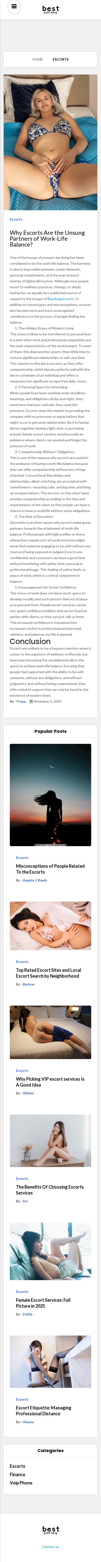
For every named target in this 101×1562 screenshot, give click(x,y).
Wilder (28, 1093)
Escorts (61, 59)
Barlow (28, 984)
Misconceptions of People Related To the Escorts (50, 869)
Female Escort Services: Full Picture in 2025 (43, 1303)
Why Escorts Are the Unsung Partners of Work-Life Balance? (47, 238)
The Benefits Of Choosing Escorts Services (50, 1189)
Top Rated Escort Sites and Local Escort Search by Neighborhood (48, 973)
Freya (21, 701)
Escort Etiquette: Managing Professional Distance (43, 1410)
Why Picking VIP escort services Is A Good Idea (50, 1082)
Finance (17, 1474)
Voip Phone (21, 1482)
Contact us (50, 1547)
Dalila (27, 1314)
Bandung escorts (61, 299)
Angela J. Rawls (35, 880)
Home (38, 59)
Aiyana (28, 1422)
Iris (25, 1201)
